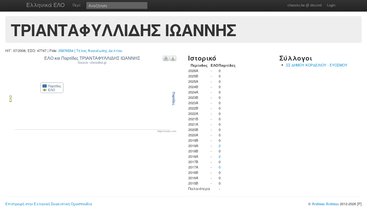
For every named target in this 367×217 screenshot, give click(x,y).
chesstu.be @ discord (304, 5)
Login (331, 5)
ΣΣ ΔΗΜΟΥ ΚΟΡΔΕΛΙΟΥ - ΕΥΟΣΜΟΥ (316, 65)
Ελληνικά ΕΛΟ (45, 5)
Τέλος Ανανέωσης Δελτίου (99, 50)
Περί (77, 5)
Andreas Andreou (325, 203)
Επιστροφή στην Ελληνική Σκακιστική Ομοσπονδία (48, 203)
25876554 (65, 50)
